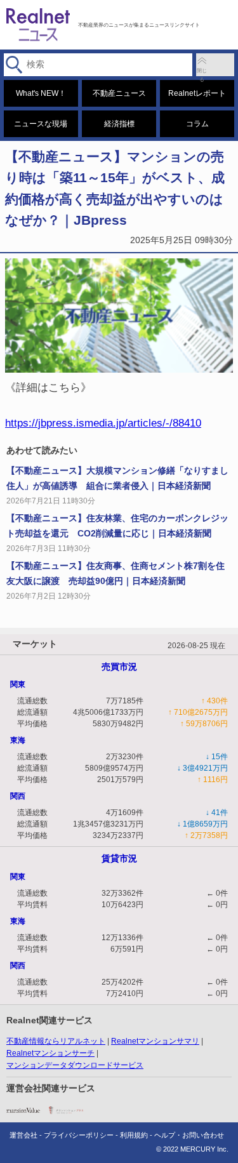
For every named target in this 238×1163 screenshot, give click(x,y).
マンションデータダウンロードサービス (74, 1065)
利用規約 (134, 1135)
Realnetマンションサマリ (155, 1041)
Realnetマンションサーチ (50, 1053)
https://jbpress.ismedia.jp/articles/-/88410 (103, 422)
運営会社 (23, 1135)
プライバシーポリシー (79, 1135)
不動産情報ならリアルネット (55, 1041)
